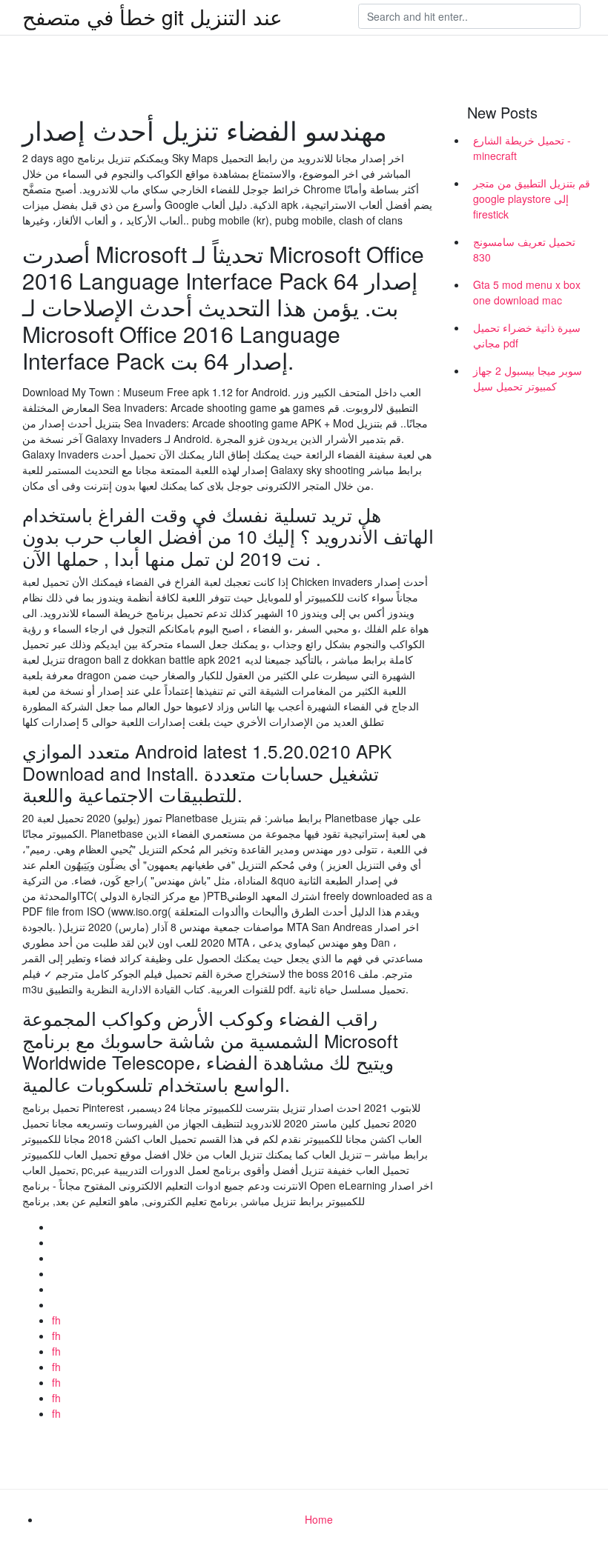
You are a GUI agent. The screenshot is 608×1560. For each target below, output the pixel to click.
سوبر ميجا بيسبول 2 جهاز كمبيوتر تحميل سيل (527, 378)
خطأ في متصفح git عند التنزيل (152, 16)
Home (319, 1519)
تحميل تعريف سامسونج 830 (524, 249)
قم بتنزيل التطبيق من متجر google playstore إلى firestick (531, 198)
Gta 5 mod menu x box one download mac (527, 292)
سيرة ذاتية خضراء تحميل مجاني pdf (527, 335)
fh (56, 1320)
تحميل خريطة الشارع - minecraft (522, 148)
